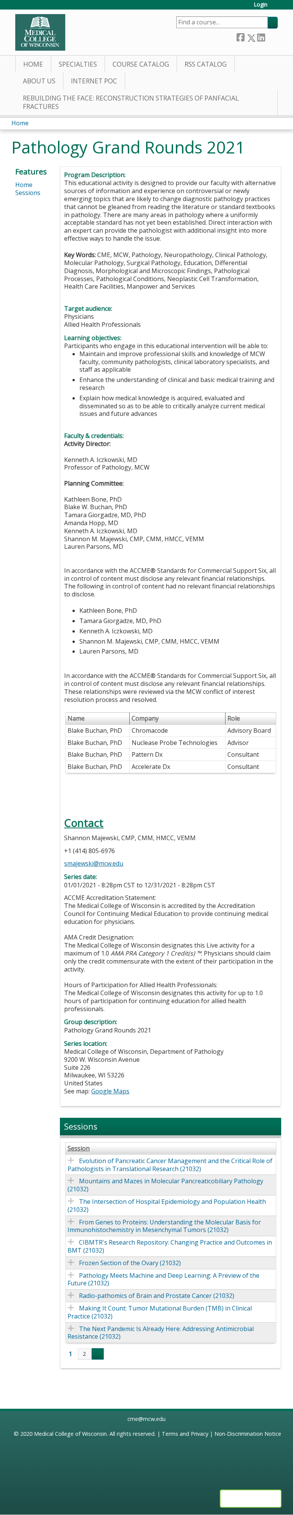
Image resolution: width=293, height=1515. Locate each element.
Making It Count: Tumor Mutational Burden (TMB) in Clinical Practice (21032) (160, 1312)
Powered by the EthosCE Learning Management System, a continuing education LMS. (251, 1498)
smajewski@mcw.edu (93, 863)
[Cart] (275, 7)
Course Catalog (141, 64)
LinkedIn (261, 36)
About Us (39, 81)
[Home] (40, 32)
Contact (83, 823)
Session (79, 1148)
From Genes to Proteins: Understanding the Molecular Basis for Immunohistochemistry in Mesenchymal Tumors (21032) (164, 1226)
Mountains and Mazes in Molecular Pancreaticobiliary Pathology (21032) (165, 1185)
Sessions (27, 193)
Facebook (240, 36)
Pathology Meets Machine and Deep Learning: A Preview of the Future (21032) (163, 1279)
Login (260, 5)
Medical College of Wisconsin (70, 1433)
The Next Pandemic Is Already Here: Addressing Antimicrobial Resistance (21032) (161, 1333)
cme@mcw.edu (146, 1418)
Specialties (78, 64)
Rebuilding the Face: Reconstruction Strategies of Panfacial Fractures (131, 102)
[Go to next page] (98, 1354)
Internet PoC (94, 81)
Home (33, 64)
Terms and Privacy (185, 1433)
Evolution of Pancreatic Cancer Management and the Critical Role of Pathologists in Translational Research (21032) (170, 1165)
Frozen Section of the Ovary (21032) (130, 1263)
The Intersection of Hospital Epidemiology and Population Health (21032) (167, 1205)
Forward (271, 36)
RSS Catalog (206, 64)
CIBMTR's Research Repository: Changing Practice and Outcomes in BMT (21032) (170, 1246)
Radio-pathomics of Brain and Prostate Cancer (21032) (156, 1295)
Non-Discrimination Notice (247, 1433)
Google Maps (110, 1091)
